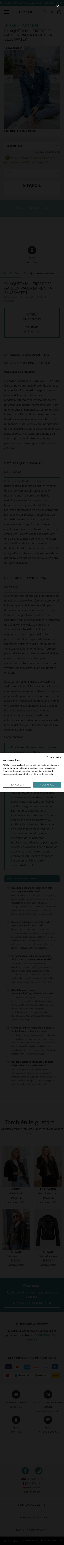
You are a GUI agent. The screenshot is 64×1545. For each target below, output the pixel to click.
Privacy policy (53, 757)
